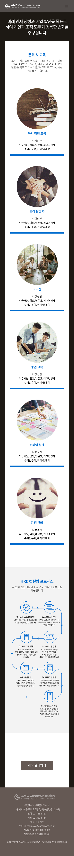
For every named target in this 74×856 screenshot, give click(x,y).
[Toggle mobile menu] (67, 6)
